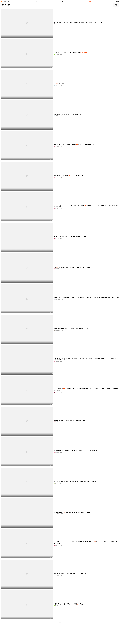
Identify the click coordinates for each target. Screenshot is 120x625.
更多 (117, 1)
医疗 (36, 1)
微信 (63, 1)
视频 (90, 1)
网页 (9, 1)
